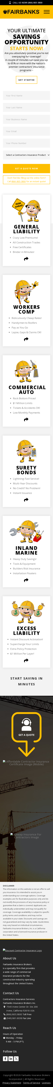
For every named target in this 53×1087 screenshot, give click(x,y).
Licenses (46, 1082)
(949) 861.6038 (14, 1018)
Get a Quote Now (26, 168)
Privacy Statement (12, 1082)
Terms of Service (31, 1082)
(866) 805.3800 (14, 1014)
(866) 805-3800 (35, 2)
